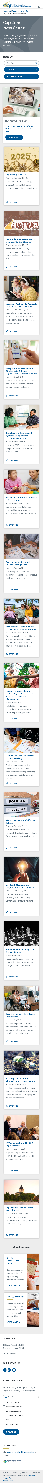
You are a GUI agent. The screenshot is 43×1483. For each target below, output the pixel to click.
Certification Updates (13, 1411)
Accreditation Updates (14, 1407)
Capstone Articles (12, 1402)
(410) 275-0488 (9, 1353)
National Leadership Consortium (20, 1452)
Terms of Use (8, 1480)
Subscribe (11, 1432)
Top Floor (31, 1475)
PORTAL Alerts (11, 1420)
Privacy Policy (8, 1478)
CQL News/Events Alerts (14, 1415)
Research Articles (12, 1424)
